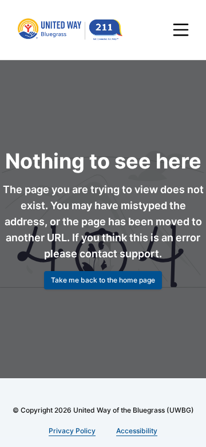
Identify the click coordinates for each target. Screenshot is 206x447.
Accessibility (135, 431)
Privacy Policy (72, 431)
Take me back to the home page (103, 291)
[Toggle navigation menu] (181, 30)
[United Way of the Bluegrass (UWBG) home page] (75, 30)
